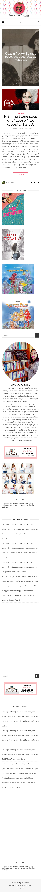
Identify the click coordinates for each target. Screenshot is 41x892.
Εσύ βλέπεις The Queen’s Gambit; (14, 572)
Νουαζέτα (10, 183)
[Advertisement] (20, 638)
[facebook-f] (17, 888)
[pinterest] (23, 888)
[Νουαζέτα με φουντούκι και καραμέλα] (20, 9)
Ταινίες (20, 113)
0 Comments (26, 128)
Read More (20, 174)
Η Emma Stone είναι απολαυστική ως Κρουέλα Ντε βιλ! (20, 120)
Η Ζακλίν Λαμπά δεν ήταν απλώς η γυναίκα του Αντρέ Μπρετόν (20, 56)
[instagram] (20, 888)
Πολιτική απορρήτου (16, 885)
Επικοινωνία (27, 885)
